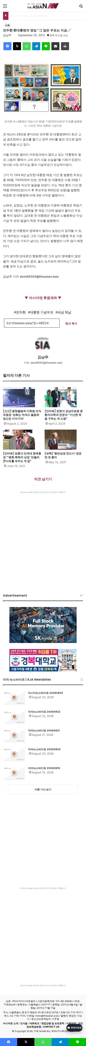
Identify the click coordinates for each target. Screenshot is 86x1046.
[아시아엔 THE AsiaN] (43, 6)
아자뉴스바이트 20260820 (44, 749)
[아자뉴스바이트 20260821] (14, 736)
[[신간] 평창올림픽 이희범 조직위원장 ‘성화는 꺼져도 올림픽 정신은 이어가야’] (22, 397)
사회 (7, 25)
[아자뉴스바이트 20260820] (14, 754)
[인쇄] (65, 46)
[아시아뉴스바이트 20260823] (14, 698)
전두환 (21, 312)
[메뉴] (5, 7)
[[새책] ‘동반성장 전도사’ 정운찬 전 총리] (64, 440)
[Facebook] (7, 46)
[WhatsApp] (27, 46)
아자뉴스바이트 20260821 (44, 730)
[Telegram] (36, 46)
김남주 (7, 35)
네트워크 (34, 1023)
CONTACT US (51, 1026)
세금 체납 (64, 312)
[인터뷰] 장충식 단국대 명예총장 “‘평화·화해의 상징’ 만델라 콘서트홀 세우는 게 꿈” (22, 457)
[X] (17, 46)
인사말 (23, 1023)
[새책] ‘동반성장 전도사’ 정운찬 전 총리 (63, 455)
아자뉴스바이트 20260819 (44, 768)
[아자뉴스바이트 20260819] (14, 773)
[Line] (46, 46)
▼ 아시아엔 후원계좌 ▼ (43, 298)
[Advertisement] (43, 538)
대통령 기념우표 (41, 312)
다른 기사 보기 (43, 789)
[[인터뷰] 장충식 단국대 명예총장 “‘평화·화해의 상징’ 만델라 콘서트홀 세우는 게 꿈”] (22, 440)
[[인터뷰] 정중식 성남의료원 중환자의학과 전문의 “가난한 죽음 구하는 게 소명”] (64, 397)
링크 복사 (71, 323)
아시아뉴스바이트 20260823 (45, 693)
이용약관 (71, 1023)
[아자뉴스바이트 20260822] (14, 717)
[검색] (81, 7)
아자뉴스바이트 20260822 (44, 712)
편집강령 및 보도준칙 (52, 1023)
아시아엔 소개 (10, 1023)
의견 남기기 (43, 479)
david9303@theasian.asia (39, 276)
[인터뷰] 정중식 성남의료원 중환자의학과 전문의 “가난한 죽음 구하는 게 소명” (64, 415)
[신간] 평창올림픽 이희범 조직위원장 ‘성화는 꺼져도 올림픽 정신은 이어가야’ (22, 415)
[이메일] (55, 46)
